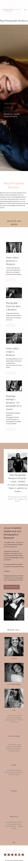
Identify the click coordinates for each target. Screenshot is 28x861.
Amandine (7, 850)
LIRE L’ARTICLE (11, 279)
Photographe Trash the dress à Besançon (13, 306)
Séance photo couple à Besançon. (12, 351)
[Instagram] (8, 854)
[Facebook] (5, 854)
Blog (16, 850)
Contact (14, 851)
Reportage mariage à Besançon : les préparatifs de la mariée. (13, 402)
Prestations (12, 850)
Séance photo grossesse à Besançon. (12, 260)
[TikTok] (19, 854)
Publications (20, 850)
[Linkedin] (15, 854)
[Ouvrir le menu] (25, 9)
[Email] (22, 854)
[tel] (12, 854)
